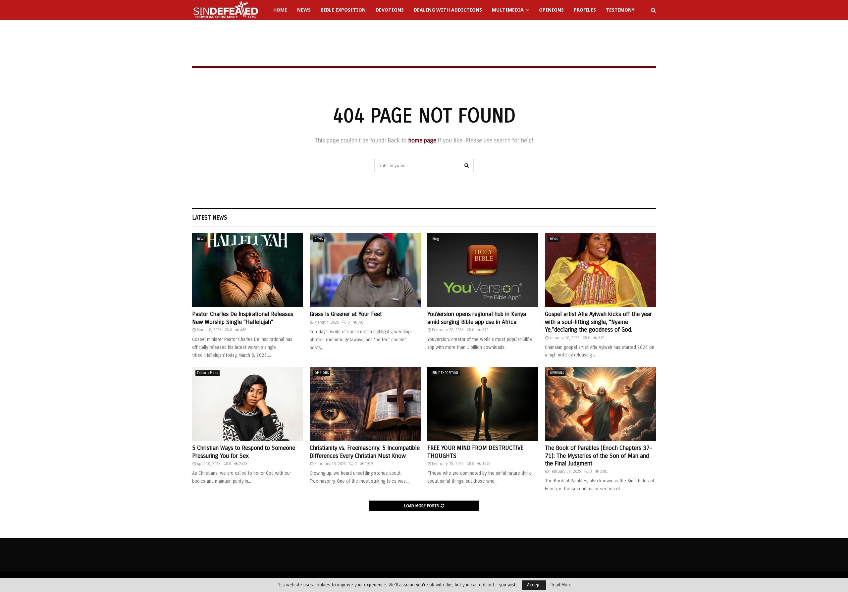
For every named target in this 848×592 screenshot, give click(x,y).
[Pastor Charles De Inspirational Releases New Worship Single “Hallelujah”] (247, 270)
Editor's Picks (207, 373)
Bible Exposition (343, 10)
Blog (435, 239)
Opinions (551, 10)
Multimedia (508, 10)
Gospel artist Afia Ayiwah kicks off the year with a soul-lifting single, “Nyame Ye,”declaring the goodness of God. (598, 321)
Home (280, 10)
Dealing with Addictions (448, 10)
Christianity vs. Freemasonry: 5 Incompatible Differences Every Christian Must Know (365, 451)
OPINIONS (322, 373)
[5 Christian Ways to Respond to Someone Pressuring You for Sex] (247, 404)
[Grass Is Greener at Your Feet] (365, 270)
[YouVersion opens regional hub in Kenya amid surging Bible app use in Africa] (482, 270)
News (304, 10)
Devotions (390, 10)
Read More (561, 585)
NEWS (201, 239)
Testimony (620, 10)
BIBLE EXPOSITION (445, 373)
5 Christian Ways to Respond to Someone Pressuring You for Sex (243, 451)
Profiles (585, 10)
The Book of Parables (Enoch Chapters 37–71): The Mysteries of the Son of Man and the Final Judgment (598, 455)
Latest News (209, 217)
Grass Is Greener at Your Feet (346, 314)
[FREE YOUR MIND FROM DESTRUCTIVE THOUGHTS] (482, 404)
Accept (534, 585)
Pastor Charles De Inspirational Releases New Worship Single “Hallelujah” (242, 317)
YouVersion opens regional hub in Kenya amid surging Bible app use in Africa (476, 317)
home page (422, 140)
